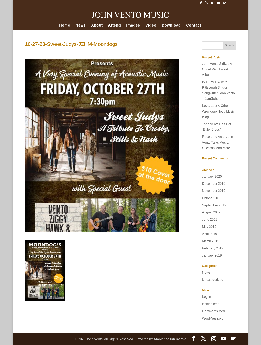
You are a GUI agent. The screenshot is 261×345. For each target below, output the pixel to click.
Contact (193, 25)
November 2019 (213, 190)
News (80, 25)
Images (133, 25)
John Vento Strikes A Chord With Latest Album (217, 69)
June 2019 (209, 219)
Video (150, 25)
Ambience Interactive (170, 339)
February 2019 (212, 248)
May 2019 (209, 226)
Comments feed (213, 311)
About (97, 25)
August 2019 (211, 212)
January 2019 (212, 255)
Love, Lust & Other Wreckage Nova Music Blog (218, 111)
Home (64, 25)
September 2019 (214, 205)
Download (171, 25)
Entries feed (210, 304)
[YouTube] (218, 4)
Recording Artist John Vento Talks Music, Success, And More (217, 142)
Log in (206, 297)
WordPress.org (213, 318)
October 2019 (212, 198)
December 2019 (213, 183)
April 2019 (209, 234)
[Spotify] (224, 4)
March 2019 (210, 241)
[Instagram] (213, 4)
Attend (114, 25)
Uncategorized (212, 279)
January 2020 (212, 176)
